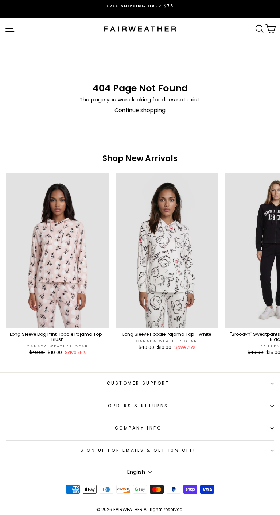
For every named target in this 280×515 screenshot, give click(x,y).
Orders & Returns (138, 406)
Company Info (138, 428)
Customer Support (138, 383)
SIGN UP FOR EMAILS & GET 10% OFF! (138, 450)
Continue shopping (140, 110)
